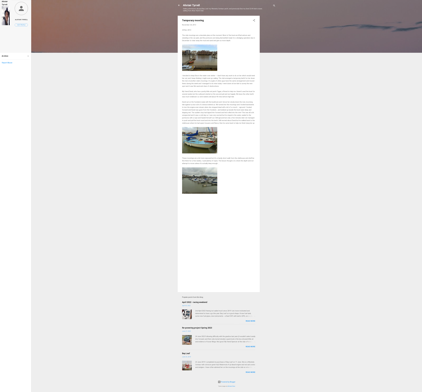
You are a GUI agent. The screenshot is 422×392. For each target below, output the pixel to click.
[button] (254, 20)
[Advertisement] (268, 49)
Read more (250, 321)
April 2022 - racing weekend (194, 302)
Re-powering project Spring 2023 (197, 328)
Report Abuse (7, 63)
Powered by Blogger (228, 382)
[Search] (274, 6)
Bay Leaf (186, 353)
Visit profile (21, 25)
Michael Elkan (231, 386)
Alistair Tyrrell (191, 5)
